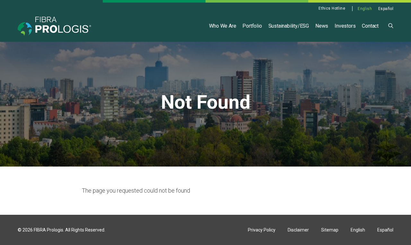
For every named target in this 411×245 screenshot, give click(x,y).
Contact (370, 26)
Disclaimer (298, 230)
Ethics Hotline (332, 8)
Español (385, 8)
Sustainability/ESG (288, 26)
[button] (390, 25)
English (365, 8)
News (321, 26)
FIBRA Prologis (48, 229)
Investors (345, 26)
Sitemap (329, 230)
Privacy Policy (261, 230)
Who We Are (222, 26)
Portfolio (252, 26)
